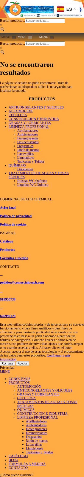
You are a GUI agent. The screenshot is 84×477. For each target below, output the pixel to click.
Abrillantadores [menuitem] (36, 421)
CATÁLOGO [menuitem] (18, 456)
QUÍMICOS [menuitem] (25, 409)
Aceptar (23, 363)
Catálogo (6, 241)
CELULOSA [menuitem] (26, 398)
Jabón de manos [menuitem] (37, 440)
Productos (7, 249)
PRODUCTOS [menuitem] (19, 382)
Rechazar (8, 363)
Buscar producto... (12, 20)
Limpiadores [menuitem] (34, 448)
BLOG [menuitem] (13, 460)
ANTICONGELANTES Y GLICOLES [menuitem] (44, 390)
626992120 (8, 316)
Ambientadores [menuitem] (36, 425)
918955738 (8, 299)
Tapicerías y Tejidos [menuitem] (39, 452)
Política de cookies (13, 224)
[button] (5, 37)
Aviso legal (8, 207)
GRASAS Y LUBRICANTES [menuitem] (38, 394)
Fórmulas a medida (14, 258)
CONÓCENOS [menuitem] (19, 379)
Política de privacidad (16, 216)
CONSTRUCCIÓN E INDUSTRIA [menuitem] (42, 413)
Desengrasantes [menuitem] (36, 429)
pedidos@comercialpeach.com (22, 282)
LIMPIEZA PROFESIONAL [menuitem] (37, 417)
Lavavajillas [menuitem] (34, 444)
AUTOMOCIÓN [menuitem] (29, 386)
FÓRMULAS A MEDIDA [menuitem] (27, 464)
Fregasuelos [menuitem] (34, 437)
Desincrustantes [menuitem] (36, 433)
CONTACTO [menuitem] (18, 467)
